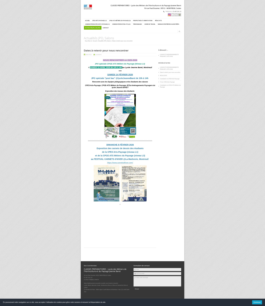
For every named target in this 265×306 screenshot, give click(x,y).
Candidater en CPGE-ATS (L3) (121, 24)
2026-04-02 (89, 54)
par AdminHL (98, 54)
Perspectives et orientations (142, 20)
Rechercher (179, 31)
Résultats (158, 20)
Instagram (169, 14)
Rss (176, 14)
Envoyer (137, 289)
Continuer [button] (257, 302)
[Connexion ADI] (179, 14)
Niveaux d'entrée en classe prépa (168, 24)
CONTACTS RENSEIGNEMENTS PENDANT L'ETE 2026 (169, 55)
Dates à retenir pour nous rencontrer (106, 50)
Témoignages (137, 24)
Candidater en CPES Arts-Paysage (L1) (97, 24)
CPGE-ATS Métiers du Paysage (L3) (120, 20)
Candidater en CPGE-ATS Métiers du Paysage (170, 86)
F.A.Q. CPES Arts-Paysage (167, 82)
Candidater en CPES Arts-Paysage (169, 79)
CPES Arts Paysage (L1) (99, 20)
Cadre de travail (149, 24)
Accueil (87, 20)
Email (172, 14)
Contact (106, 28)
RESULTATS (163, 75)
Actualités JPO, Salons (92, 28)
